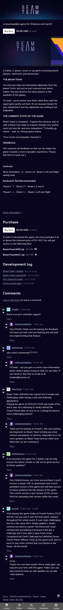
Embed (43, 596)
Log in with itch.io (11, 300)
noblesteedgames (23, 324)
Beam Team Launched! (14, 275)
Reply (9, 319)
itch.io (5, 596)
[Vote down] (3, 312)
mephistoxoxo (18, 454)
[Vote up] (3, 309)
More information (11, 212)
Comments (44, 608)
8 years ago (29, 347)
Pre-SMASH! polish (13, 279)
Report (36, 596)
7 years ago (25, 309)
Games (5, 599)
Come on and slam (12, 283)
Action (12, 599)
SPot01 (15, 309)
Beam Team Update (13, 271)
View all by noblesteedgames (20, 596)
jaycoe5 (15, 508)
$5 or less (19, 599)
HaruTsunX (17, 389)
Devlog (56, 608)
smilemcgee (17, 347)
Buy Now (9, 31)
